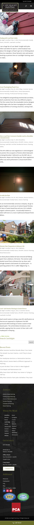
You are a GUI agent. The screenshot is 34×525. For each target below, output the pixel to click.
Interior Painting (4, 94)
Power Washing (7, 406)
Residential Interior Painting (25, 144)
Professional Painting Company (19, 94)
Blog (21, 89)
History (26, 142)
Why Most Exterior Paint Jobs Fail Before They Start (16, 378)
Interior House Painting (9, 394)
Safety (2, 147)
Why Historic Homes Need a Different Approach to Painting (16, 362)
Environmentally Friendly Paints (9, 91)
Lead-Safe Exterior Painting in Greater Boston (13, 309)
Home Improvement (24, 91)
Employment (6, 481)
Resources (5, 479)
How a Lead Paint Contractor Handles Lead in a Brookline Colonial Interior (16, 137)
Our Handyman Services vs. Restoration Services (15, 358)
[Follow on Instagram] (7, 490)
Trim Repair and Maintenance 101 (10, 369)
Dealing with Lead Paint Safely (8, 38)
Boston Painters (28, 198)
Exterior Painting (29, 251)
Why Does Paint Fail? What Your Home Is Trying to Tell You (16, 373)
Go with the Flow (5, 195)
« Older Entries (4, 336)
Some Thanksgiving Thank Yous (9, 87)
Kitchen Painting (7, 401)
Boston (21, 198)
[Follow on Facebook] (4, 490)
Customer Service (28, 89)
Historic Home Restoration (10, 399)
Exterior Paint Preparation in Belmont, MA (12, 246)
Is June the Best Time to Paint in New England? (14, 366)
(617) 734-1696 (27, 1)
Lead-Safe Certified (15, 43)
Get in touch (8, 440)
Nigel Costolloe (6, 40)
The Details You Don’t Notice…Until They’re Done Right (15, 354)
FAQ (4, 484)
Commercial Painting (8, 404)
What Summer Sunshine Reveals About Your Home (16, 350)
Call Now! (18, 523)
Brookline (22, 140)
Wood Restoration (5, 253)
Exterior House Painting (9, 397)
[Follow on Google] (10, 490)
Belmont (21, 248)
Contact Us (9, 468)
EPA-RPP (6, 43)
